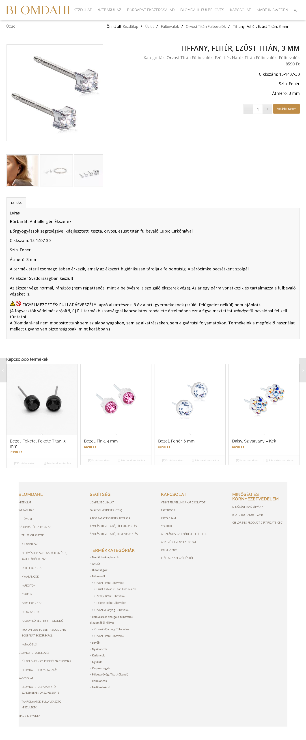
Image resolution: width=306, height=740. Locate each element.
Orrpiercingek (31, 568)
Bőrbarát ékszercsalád (35, 527)
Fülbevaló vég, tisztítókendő (42, 620)
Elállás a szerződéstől (177, 558)
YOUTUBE (167, 526)
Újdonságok (100, 570)
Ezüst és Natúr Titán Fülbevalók (246, 57)
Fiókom (27, 518)
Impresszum (169, 550)
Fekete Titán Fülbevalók (111, 603)
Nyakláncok (30, 576)
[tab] (16, 202)
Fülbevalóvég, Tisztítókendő (110, 674)
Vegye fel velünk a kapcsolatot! (183, 502)
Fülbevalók (289, 57)
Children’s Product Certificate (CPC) (257, 522)
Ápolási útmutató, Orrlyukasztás (114, 534)
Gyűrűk (27, 594)
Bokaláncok (30, 612)
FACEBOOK (168, 510)
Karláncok (98, 655)
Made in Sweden (30, 715)
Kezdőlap (25, 502)
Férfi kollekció (101, 687)
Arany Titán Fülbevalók (111, 596)
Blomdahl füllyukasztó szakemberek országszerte (40, 689)
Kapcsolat (26, 678)
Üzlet (10, 26)
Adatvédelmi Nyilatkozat (178, 542)
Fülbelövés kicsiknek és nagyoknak (46, 661)
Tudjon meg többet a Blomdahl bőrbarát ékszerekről (44, 632)
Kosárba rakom (286, 109)
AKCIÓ (96, 564)
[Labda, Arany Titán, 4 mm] (302, 370)
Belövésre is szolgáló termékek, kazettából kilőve (44, 556)
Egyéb (96, 643)
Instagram (168, 518)
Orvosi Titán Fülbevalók (190, 57)
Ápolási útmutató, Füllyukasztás (113, 526)
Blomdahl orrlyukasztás (40, 670)
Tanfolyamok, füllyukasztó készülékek (41, 704)
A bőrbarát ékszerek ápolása (110, 518)
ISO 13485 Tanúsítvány (247, 514)
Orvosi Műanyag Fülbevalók (111, 610)
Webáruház (26, 510)
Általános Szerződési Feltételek (184, 534)
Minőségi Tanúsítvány (247, 506)
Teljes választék (33, 535)
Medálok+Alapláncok (105, 557)
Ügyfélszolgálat (102, 502)
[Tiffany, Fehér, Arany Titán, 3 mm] (3, 370)
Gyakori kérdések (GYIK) (106, 510)
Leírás (16, 202)
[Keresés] (295, 10)
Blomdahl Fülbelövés (34, 652)
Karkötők (28, 585)
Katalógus (29, 644)
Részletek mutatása (58, 463)
